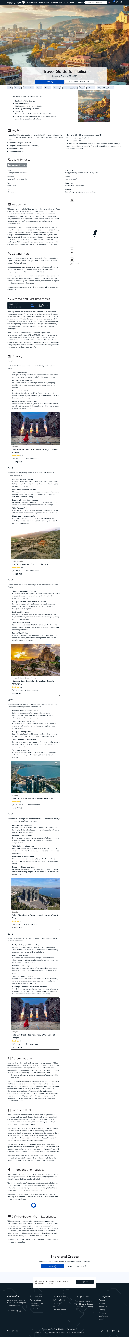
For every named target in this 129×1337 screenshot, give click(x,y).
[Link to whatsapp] (16, 1303)
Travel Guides (56, 2)
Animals (102, 1296)
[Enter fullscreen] (72, 199)
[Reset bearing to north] (72, 255)
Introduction (28, 88)
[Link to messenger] (20, 1303)
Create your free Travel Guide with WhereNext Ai (59, 1322)
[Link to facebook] (107, 1324)
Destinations (43, 2)
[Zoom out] (72, 252)
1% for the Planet (59, 1293)
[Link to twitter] (113, 1324)
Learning (102, 1302)
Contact (80, 2)
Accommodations (70, 88)
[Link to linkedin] (119, 1324)
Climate (47, 88)
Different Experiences (105, 88)
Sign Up (85, 1274)
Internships (103, 1299)
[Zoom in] (72, 249)
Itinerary (57, 88)
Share (48, 82)
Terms (9, 1323)
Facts (10, 88)
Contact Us (34, 1301)
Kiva (54, 1299)
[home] (16, 2)
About (72, 2)
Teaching (102, 1305)
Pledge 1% (56, 1296)
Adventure (103, 1293)
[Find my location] (72, 260)
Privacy (16, 1323)
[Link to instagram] (102, 1324)
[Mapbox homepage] (74, 264)
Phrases (18, 88)
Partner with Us (35, 1293)
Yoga (101, 1312)
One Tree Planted (59, 1302)
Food (82, 88)
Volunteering (103, 1309)
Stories (66, 2)
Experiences (31, 2)
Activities (90, 88)
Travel (39, 88)
